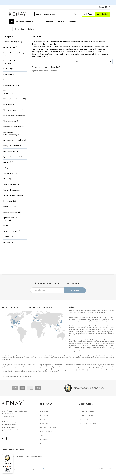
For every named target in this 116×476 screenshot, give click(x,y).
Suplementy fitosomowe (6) (13, 190)
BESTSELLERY (44, 419)
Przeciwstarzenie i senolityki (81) (14, 140)
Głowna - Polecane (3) (11, 231)
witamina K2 (20, 457)
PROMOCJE (44, 411)
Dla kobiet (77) (8, 69)
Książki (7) (7, 225)
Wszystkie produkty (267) (12, 41)
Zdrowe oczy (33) (10, 173)
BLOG (42, 443)
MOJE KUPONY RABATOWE (88, 423)
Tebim (43, 469)
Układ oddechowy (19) (11, 121)
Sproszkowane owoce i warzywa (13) (11, 218)
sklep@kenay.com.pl (10, 422)
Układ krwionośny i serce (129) (14, 99)
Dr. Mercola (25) (9, 201)
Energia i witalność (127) (12, 151)
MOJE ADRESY (84, 419)
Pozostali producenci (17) (12, 212)
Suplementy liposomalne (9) (13, 195)
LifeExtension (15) (9, 206)
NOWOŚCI (44, 415)
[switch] (7, 470)
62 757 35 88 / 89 (10, 427)
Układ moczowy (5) (10, 104)
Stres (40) (7, 179)
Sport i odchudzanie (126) (12, 157)
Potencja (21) (8, 162)
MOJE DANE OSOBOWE (87, 411)
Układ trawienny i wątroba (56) (14, 115)
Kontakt (101, 7)
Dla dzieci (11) (8, 74)
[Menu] (11, 455)
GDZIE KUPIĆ (44, 439)
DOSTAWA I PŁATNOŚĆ (48, 427)
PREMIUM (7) (8, 242)
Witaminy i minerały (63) (12, 184)
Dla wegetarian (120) (11, 85)
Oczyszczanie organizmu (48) (14, 126)
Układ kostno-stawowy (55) (13, 110)
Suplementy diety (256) (11, 47)
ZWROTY (43, 435)
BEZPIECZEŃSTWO (46, 431)
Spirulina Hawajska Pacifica (33, 457)
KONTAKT (111, 469)
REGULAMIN (44, 423)
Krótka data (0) (9, 236)
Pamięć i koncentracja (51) (12, 145)
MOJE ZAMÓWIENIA (86, 415)
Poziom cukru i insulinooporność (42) (11, 133)
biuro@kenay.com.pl (10, 424)
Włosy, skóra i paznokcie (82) (14, 168)
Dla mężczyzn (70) (10, 80)
